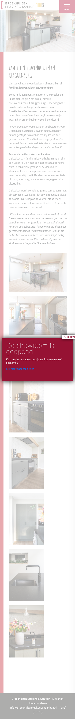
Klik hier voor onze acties (20, 369)
